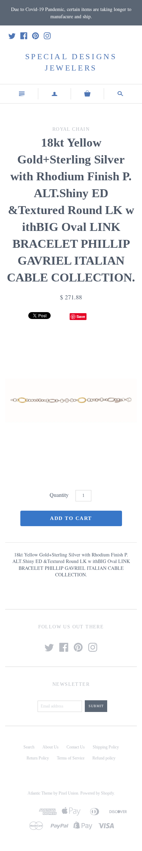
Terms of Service (70, 758)
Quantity (59, 494)
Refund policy (103, 758)
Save (81, 316)
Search (28, 747)
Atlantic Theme (40, 793)
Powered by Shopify (97, 793)
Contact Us (76, 747)
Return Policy (38, 758)
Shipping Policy (106, 747)
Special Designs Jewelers (71, 62)
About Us (50, 747)
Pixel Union (68, 793)
